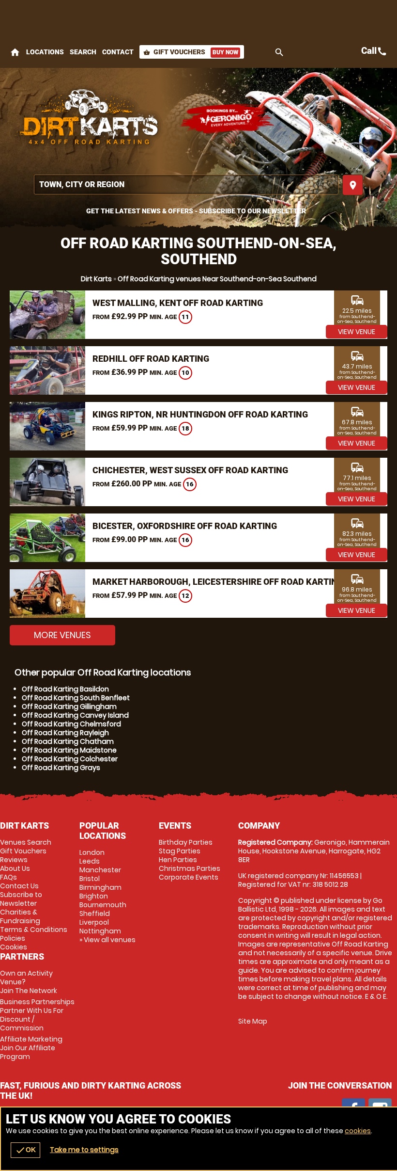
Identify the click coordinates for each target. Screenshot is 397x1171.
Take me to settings (84, 1150)
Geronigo (227, 118)
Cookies (13, 947)
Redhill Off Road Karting (150, 358)
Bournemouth (102, 905)
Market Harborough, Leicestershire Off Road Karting (217, 582)
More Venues (62, 635)
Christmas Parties (189, 868)
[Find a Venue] (186, 184)
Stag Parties (179, 851)
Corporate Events (188, 877)
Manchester (100, 870)
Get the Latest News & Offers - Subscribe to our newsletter (196, 211)
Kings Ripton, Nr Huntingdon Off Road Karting (200, 414)
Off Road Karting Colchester (70, 759)
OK (25, 1150)
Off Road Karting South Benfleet (76, 698)
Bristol (89, 878)
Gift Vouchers (190, 52)
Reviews (14, 860)
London (92, 852)
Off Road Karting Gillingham (69, 706)
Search (83, 52)
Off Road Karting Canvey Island (75, 715)
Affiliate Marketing (31, 1047)
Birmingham (100, 887)
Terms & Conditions (33, 929)
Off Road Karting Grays (61, 767)
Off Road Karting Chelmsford (71, 724)
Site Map (252, 1021)
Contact (118, 52)
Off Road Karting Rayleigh (65, 733)
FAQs (8, 877)
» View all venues (107, 940)
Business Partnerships (37, 1015)
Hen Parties (178, 860)
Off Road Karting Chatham (68, 741)
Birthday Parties (186, 842)
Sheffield (94, 913)
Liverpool (94, 922)
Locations (45, 52)
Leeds (89, 861)
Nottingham (100, 931)
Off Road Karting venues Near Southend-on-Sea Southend (217, 279)
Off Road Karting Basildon (65, 689)
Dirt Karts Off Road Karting (89, 118)
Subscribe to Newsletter (21, 899)
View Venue (356, 332)
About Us (15, 868)
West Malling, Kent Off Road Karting (177, 303)
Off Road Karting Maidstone (69, 750)
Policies (12, 938)
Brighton (93, 896)
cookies (358, 1131)
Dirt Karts (96, 279)
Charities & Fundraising (20, 916)
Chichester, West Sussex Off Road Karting (190, 470)
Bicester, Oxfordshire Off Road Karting (184, 526)
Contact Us (19, 886)
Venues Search (25, 842)
